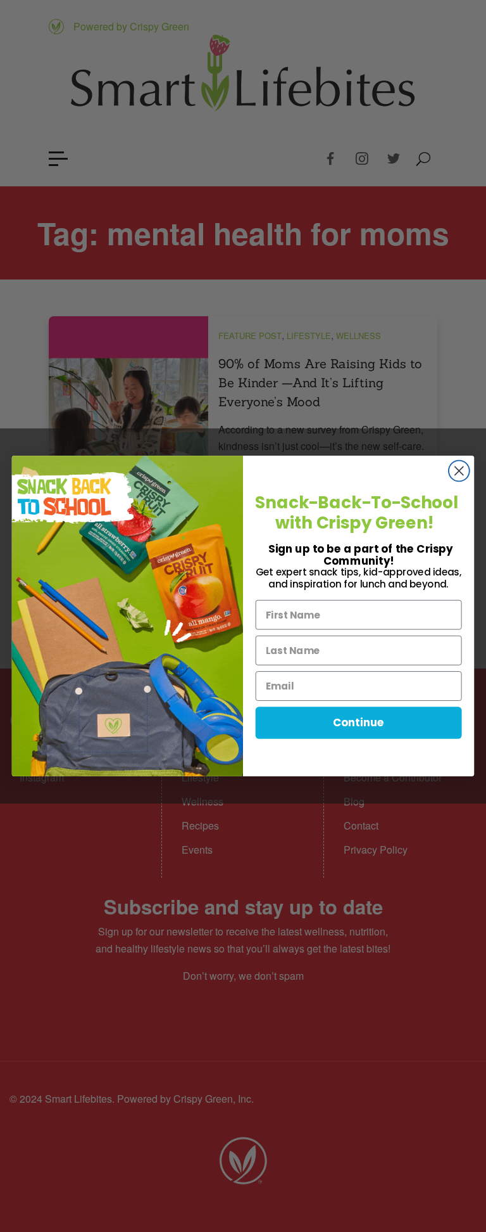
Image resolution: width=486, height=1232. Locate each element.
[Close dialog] (459, 471)
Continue (358, 722)
